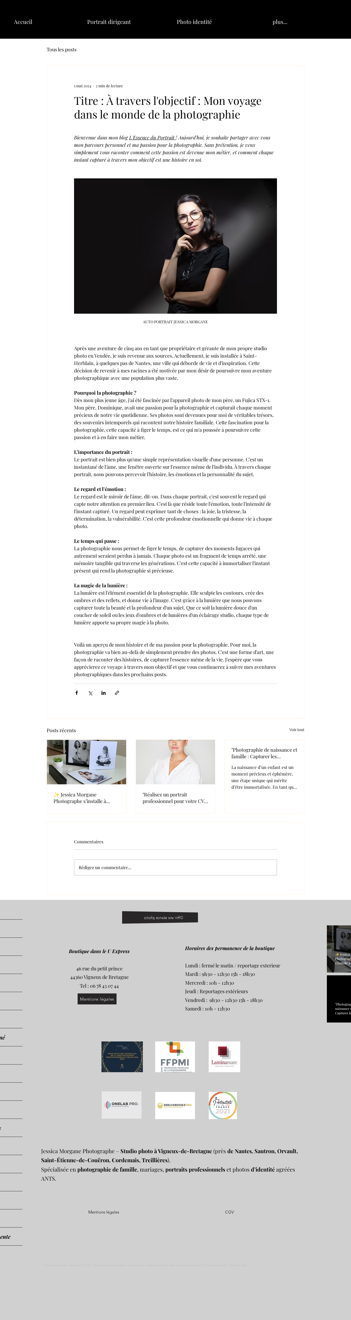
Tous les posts (62, 49)
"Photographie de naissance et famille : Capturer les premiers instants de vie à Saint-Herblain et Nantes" (264, 753)
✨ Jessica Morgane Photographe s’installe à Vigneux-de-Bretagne (79, 797)
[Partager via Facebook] (76, 692)
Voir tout (296, 729)
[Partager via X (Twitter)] (90, 692)
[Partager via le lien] (117, 692)
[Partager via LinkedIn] (103, 692)
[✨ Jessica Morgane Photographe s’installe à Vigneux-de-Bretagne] (86, 762)
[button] (229, 1212)
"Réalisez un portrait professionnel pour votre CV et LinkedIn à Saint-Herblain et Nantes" (174, 797)
